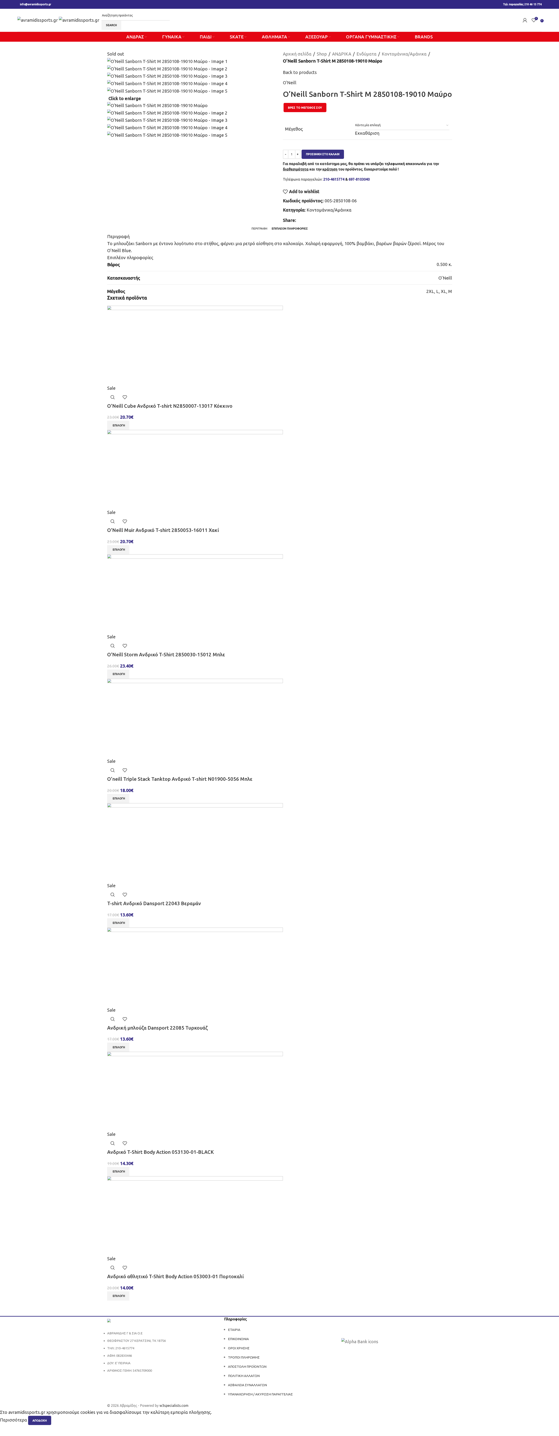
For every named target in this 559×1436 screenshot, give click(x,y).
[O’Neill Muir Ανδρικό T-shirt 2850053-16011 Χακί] (195, 469)
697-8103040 (359, 179)
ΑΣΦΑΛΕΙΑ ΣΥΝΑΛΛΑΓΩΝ (247, 1385)
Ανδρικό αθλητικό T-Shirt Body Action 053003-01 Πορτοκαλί (175, 1276)
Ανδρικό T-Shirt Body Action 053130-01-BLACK (160, 1152)
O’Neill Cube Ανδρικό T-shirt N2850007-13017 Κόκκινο (169, 406)
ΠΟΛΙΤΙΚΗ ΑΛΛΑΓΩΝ (244, 1376)
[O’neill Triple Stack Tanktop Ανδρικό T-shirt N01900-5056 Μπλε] (195, 717)
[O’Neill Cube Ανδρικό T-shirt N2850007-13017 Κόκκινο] (195, 344)
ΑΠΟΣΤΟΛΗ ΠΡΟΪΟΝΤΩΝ (247, 1366)
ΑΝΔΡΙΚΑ (341, 53)
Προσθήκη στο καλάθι (323, 154)
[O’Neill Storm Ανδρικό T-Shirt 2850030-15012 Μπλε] (195, 593)
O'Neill (289, 82)
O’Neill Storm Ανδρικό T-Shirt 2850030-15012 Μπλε (166, 654)
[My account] (525, 20)
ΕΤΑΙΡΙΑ (234, 1330)
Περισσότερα (14, 1420)
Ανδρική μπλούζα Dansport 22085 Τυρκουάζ (157, 1027)
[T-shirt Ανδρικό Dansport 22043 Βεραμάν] (195, 842)
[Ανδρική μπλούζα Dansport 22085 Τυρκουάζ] (195, 966)
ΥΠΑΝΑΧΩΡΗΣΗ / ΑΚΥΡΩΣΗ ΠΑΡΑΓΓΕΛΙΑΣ (260, 1394)
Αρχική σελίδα (297, 53)
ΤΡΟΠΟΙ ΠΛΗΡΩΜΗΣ (244, 1357)
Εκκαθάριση (367, 133)
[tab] (259, 228)
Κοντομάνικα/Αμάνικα (404, 53)
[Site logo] (38, 19)
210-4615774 (333, 179)
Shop (322, 53)
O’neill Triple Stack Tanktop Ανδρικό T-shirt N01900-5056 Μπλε (179, 779)
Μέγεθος (294, 128)
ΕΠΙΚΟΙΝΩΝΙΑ (238, 1339)
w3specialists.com (173, 1405)
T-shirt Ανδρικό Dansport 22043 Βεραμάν (154, 903)
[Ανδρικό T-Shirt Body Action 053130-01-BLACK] (195, 1090)
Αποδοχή (40, 1420)
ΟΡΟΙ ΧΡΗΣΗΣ (239, 1348)
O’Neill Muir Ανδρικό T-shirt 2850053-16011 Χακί (163, 530)
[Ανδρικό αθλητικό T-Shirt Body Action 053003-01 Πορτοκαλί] (195, 1215)
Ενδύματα (366, 53)
